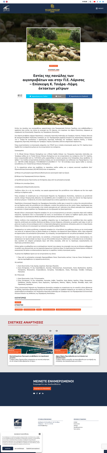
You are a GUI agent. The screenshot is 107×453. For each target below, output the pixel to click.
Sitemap (76, 425)
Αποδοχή (7, 448)
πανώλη (39, 309)
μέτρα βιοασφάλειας (29, 309)
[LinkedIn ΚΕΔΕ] (103, 2)
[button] (39, 434)
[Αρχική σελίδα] (6, 8)
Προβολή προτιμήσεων (33, 448)
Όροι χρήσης (77, 429)
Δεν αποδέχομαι (19, 448)
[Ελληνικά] (4, 2)
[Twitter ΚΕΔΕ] (100, 2)
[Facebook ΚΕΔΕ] (97, 2)
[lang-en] (7, 2)
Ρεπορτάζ (18, 302)
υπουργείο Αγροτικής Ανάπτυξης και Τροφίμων (68, 309)
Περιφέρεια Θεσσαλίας (48, 309)
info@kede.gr (44, 425)
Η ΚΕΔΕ (84, 1)
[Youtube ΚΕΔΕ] (94, 2)
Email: (39, 425)
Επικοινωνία (77, 423)
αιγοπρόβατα (19, 309)
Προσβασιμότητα (78, 427)
